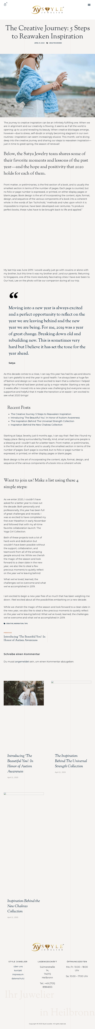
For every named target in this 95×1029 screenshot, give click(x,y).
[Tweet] (85, 364)
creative (9, 623)
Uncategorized (55, 43)
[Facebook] (52, 1005)
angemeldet (22, 661)
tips (26, 623)
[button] (89, 4)
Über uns (18, 966)
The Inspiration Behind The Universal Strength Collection (42, 421)
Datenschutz (18, 978)
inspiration (19, 623)
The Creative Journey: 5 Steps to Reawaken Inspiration (41, 414)
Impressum (18, 974)
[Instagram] (43, 1005)
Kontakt (18, 970)
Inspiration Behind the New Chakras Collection (37, 424)
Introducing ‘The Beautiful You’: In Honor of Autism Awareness (45, 417)
